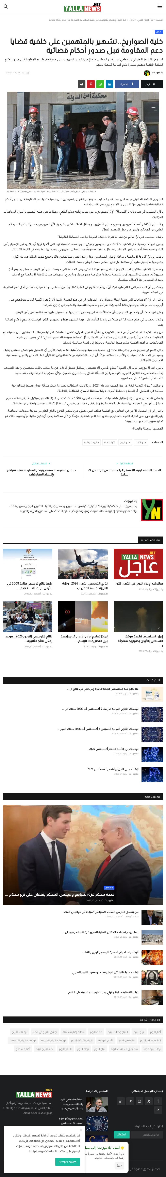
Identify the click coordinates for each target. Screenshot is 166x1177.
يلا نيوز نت (157, 72)
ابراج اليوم (99, 1048)
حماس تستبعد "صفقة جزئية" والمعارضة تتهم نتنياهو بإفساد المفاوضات (41, 472)
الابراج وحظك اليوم (118, 1031)
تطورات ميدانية (91, 442)
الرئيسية (159, 20)
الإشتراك (122, 1134)
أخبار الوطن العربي (145, 20)
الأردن (132, 20)
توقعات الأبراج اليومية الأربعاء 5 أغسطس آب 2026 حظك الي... (100, 708)
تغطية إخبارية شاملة (73, 1031)
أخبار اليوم (125, 442)
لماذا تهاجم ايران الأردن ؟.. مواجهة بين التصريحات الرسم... (84, 639)
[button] (109, 84)
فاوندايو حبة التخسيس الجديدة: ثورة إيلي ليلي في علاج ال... (102, 688)
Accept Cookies (68, 1161)
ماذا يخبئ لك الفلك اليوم (124, 1048)
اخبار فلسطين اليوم (150, 1040)
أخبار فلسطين (23, 1048)
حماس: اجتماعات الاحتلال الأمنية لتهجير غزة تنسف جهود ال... (100, 932)
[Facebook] (158, 1101)
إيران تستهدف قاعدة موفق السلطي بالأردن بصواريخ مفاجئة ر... (140, 641)
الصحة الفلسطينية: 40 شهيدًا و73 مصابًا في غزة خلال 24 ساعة (124, 472)
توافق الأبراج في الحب (45, 1031)
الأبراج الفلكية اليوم (82, 1040)
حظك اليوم (96, 1031)
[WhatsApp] (100, 84)
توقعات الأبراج (19, 1031)
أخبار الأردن (141, 442)
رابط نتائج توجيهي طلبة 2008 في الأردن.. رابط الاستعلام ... (29, 586)
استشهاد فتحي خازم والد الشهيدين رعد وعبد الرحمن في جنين (72, 1104)
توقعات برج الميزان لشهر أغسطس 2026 (112, 769)
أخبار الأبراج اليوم (44, 1048)
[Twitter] (149, 1101)
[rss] (158, 1110)
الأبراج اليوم (65, 1048)
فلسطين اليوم (127, 1040)
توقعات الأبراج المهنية (53, 1040)
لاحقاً (119, 1165)
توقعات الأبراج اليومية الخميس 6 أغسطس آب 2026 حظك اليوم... (98, 728)
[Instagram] (139, 1101)
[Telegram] (130, 1101)
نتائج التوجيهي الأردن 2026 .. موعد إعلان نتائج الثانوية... (28, 639)
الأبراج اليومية (105, 1040)
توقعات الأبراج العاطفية (23, 1040)
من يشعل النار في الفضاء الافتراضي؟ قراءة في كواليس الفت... (100, 912)
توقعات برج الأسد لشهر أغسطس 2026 (113, 749)
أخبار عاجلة (109, 442)
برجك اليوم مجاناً (152, 1048)
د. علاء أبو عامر (131, 917)
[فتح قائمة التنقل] (160, 6)
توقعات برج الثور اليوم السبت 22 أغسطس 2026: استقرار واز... (71, 1123)
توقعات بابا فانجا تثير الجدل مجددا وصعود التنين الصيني (105, 972)
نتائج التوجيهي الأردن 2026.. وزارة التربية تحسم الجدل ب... (84, 586)
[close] (81, 1130)
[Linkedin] (121, 1101)
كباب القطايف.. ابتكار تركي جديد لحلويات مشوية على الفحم (103, 992)
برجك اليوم (83, 1048)
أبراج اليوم (139, 1031)
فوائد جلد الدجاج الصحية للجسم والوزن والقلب (110, 952)
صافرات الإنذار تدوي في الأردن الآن (139, 583)
